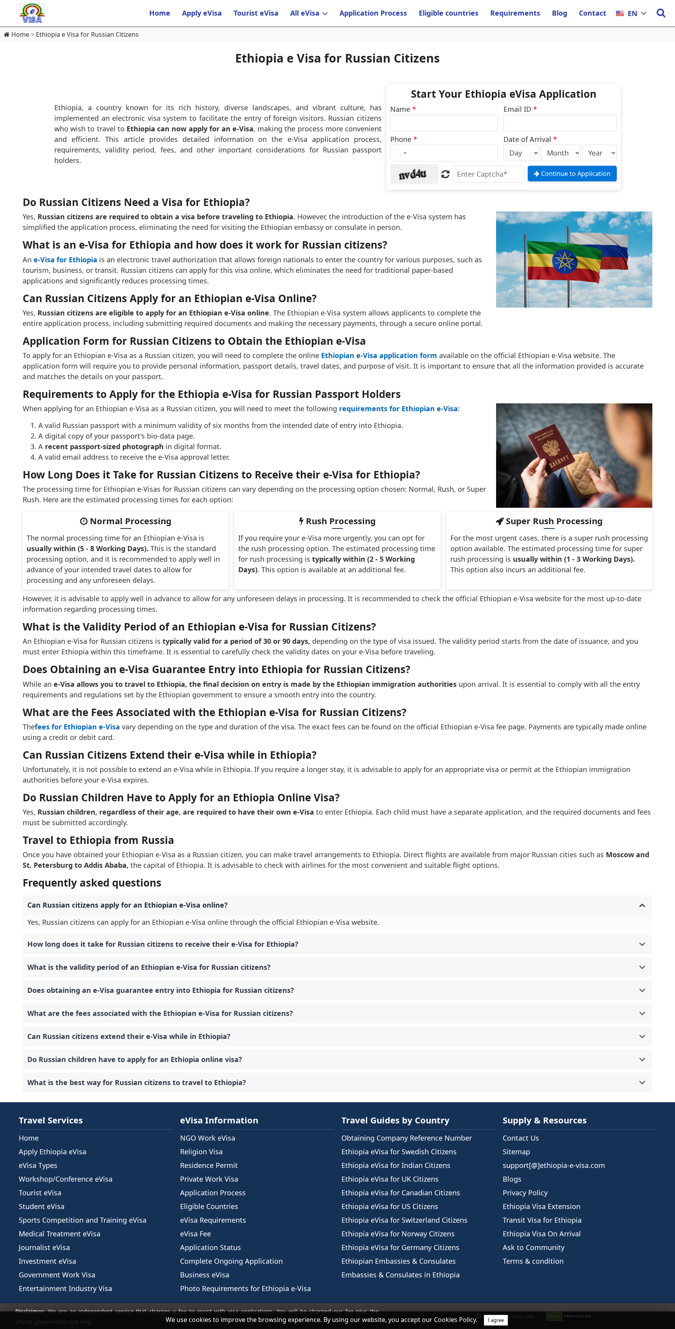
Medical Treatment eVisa (59, 1233)
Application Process (373, 13)
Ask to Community (533, 1247)
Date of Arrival (530, 139)
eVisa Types (38, 1165)
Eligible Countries (209, 1206)
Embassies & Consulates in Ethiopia (400, 1274)
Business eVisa (204, 1274)
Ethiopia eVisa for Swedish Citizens (399, 1151)
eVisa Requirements (213, 1220)
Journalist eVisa (44, 1247)
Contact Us (521, 1138)
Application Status (210, 1247)
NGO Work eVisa (207, 1138)
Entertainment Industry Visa (65, 1288)
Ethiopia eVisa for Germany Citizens (400, 1247)
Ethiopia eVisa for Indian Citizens (395, 1165)
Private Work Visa (209, 1179)
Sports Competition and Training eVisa (82, 1220)
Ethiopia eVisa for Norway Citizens (398, 1233)
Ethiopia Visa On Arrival (542, 1233)
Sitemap (516, 1151)
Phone (403, 139)
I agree (496, 1320)
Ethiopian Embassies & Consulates (398, 1261)
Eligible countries (449, 13)
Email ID (520, 109)
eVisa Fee (195, 1233)
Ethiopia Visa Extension (541, 1206)
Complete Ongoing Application (231, 1261)
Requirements (515, 13)
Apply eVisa (202, 13)
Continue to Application (575, 173)
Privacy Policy (525, 1192)
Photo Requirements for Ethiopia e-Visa (245, 1288)
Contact (592, 13)
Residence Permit (209, 1165)
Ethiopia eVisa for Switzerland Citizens (404, 1220)
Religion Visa (201, 1151)
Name (403, 109)
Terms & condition (533, 1261)
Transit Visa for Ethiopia (542, 1220)
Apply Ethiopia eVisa (52, 1151)
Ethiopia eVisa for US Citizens (389, 1206)
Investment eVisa (47, 1261)
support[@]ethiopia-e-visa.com (554, 1165)
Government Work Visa (57, 1274)
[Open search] (660, 13)
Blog (559, 13)
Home (159, 13)
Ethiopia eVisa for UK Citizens (390, 1179)
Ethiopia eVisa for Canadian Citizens (400, 1192)
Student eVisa (41, 1206)
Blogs (512, 1179)
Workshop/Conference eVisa (65, 1179)
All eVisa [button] (305, 13)
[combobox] (400, 153)
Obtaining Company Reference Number (406, 1138)
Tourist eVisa (256, 13)
